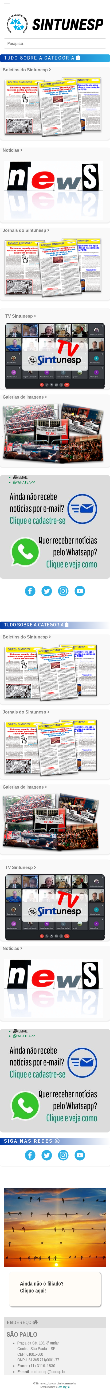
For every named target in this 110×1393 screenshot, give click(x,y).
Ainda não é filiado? (42, 1283)
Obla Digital (64, 1387)
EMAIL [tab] (23, 477)
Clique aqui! (33, 1290)
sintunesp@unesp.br (48, 1371)
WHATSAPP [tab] (26, 482)
